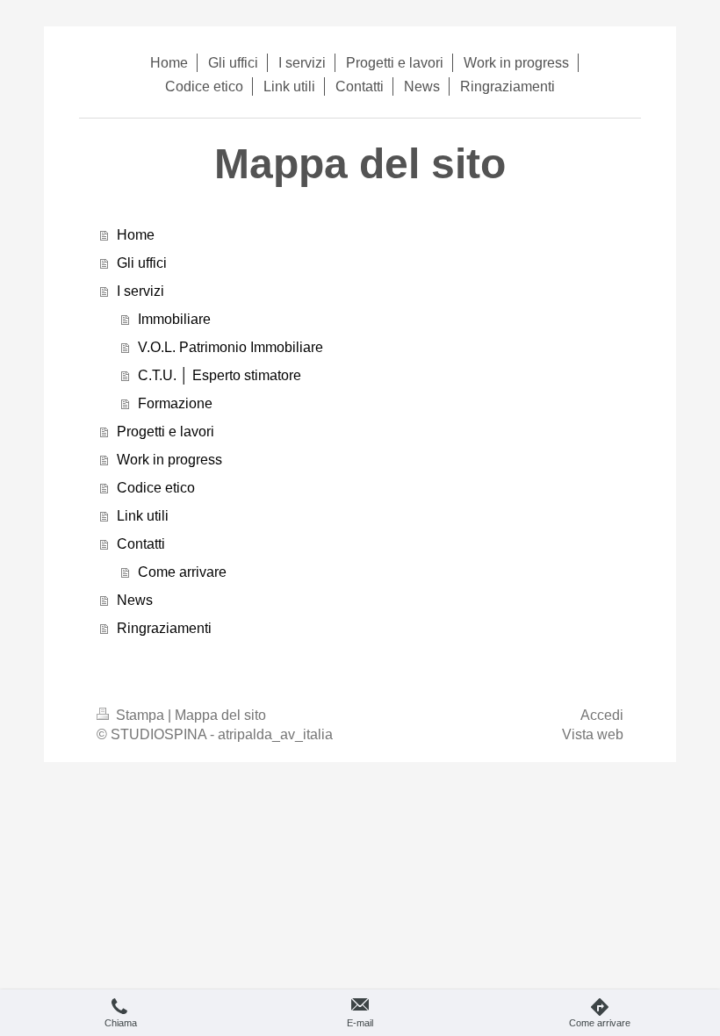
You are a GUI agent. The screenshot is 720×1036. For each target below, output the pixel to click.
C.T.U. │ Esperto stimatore (219, 375)
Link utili (143, 515)
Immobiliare (174, 319)
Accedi (601, 715)
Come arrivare (182, 572)
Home (136, 234)
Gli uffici (142, 262)
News (135, 600)
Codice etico (156, 487)
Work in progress (169, 459)
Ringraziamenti (164, 628)
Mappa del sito (220, 715)
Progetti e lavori (165, 431)
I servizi (140, 291)
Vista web (592, 734)
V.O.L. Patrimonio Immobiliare (230, 347)
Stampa (140, 715)
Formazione (175, 403)
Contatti (141, 543)
